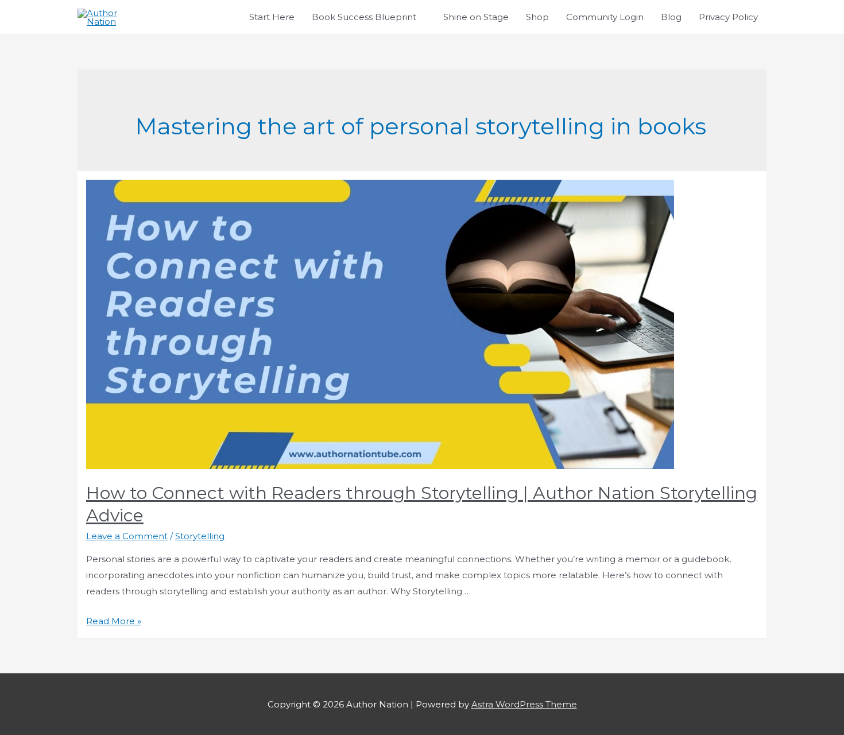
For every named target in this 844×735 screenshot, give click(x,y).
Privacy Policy (728, 16)
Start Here (272, 16)
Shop (537, 16)
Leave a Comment (127, 536)
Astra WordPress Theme (524, 704)
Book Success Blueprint (364, 16)
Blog (671, 16)
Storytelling (199, 536)
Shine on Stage (476, 16)
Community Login (605, 16)
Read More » (113, 621)
